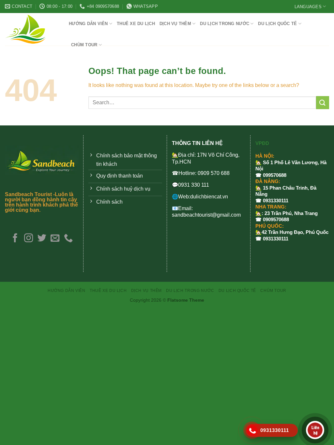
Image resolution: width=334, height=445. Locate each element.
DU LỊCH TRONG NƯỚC (224, 23)
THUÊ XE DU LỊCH (136, 23)
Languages (308, 6)
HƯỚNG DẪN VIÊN (88, 23)
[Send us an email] (55, 239)
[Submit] (322, 102)
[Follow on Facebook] (15, 239)
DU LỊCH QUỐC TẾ (277, 23)
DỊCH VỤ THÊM (175, 23)
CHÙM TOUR (84, 44)
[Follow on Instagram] (28, 239)
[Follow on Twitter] (41, 239)
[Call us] (68, 239)
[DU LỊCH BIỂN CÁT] (32, 29)
